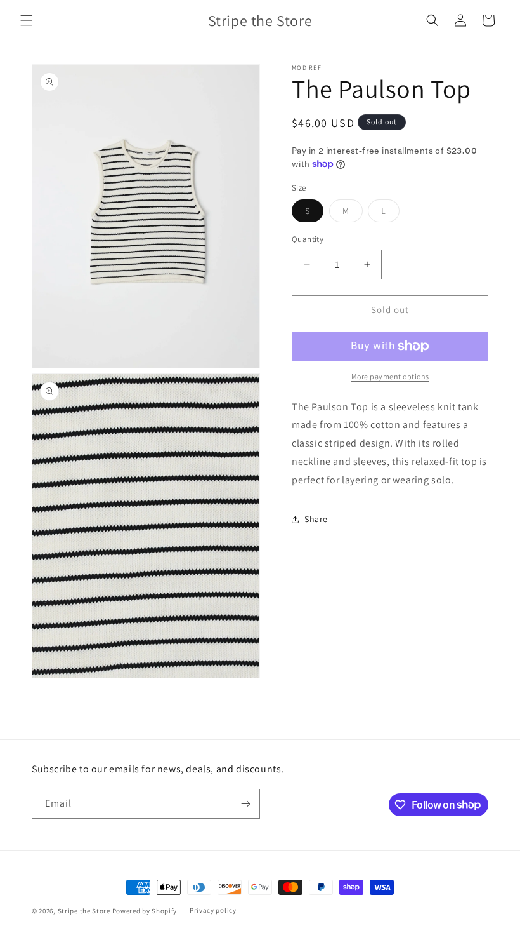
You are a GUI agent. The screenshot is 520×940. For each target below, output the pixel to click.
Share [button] (316, 519)
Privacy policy (213, 910)
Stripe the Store (84, 910)
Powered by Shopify (145, 910)
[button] (27, 20)
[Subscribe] (245, 804)
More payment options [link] (390, 376)
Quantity (307, 239)
